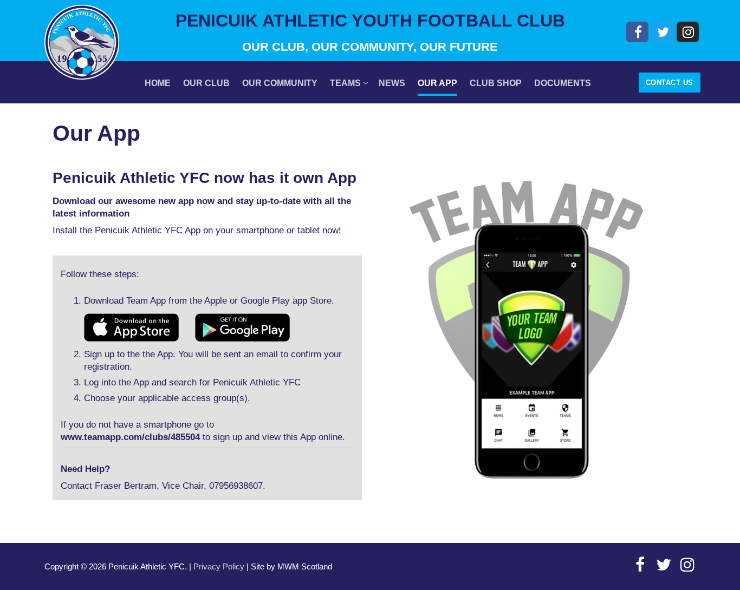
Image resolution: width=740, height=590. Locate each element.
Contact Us (669, 82)
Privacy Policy (218, 566)
